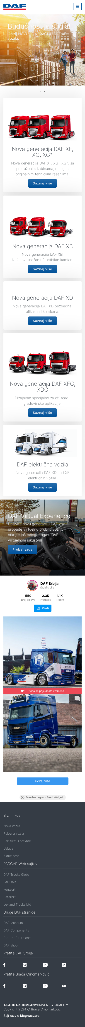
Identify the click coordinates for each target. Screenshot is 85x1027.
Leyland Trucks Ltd (17, 904)
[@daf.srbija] (32, 585)
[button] (31, 80)
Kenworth (10, 889)
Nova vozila (11, 826)
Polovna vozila (13, 833)
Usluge (8, 848)
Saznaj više (42, 183)
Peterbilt (9, 897)
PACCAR (9, 882)
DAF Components (16, 930)
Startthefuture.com (17, 938)
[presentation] (40, 91)
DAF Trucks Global (16, 874)
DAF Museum (13, 923)
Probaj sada (22, 549)
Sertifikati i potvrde (17, 841)
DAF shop (10, 945)
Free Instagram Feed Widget (44, 797)
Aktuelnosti (11, 856)
